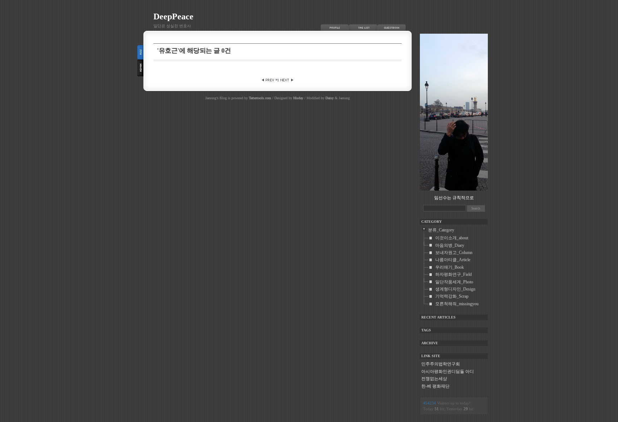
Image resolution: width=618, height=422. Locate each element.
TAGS (426, 330)
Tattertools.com (260, 98)
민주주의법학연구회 (440, 363)
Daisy (329, 98)
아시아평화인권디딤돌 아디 (447, 371)
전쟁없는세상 (434, 378)
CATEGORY (431, 222)
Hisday (298, 98)
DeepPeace (173, 16)
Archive (429, 343)
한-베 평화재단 (435, 386)
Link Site (430, 356)
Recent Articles (438, 317)
